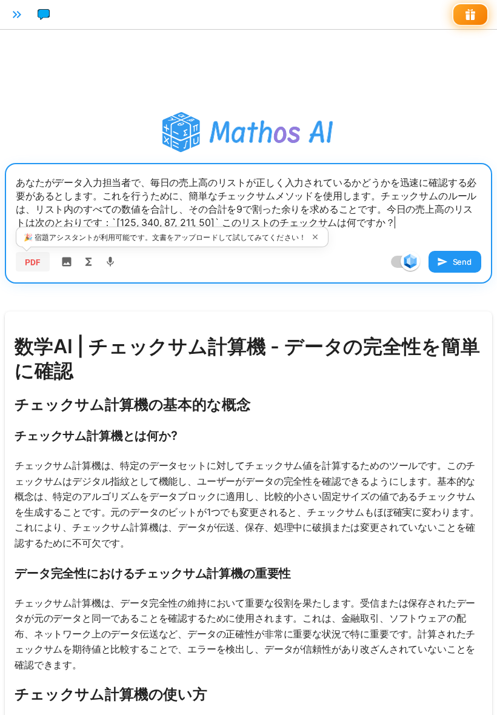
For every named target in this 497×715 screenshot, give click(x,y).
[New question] (44, 14)
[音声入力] (110, 262)
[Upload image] (67, 262)
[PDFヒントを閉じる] (315, 236)
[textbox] (248, 204)
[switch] (410, 261)
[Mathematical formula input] (88, 262)
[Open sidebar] (17, 14)
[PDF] (33, 261)
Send (462, 262)
